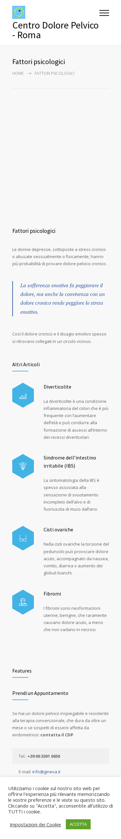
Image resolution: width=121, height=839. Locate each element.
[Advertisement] (60, 152)
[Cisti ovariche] (23, 538)
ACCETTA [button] (78, 824)
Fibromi (52, 593)
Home (18, 73)
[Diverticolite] (23, 395)
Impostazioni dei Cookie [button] (35, 824)
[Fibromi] (23, 602)
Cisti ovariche (58, 529)
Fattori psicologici (33, 230)
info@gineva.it (46, 772)
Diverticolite (57, 386)
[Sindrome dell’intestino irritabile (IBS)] (23, 466)
